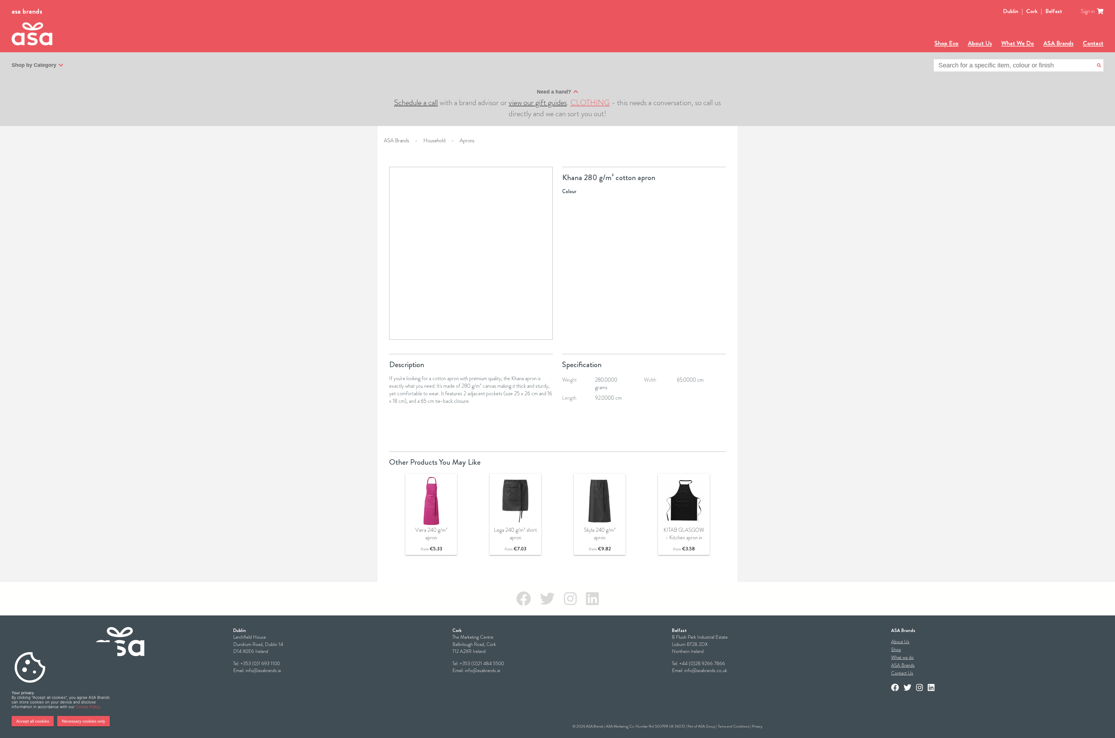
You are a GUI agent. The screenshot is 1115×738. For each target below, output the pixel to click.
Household (434, 140)
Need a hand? (554, 92)
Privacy (757, 726)
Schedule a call (416, 102)
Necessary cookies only (83, 721)
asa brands (27, 11)
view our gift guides (538, 102)
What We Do (1017, 43)
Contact (1093, 43)
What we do (902, 657)
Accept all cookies (32, 721)
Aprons (467, 140)
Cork (1031, 11)
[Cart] (1103, 11)
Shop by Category (34, 65)
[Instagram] (570, 598)
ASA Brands (1058, 43)
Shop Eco (946, 43)
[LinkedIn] (592, 598)
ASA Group (706, 726)
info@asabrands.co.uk (705, 670)
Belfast (1053, 11)
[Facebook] (523, 598)
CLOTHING (590, 102)
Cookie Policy (88, 706)
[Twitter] (547, 598)
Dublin (1010, 11)
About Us (980, 43)
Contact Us (902, 673)
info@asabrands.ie (263, 670)
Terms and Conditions (733, 726)
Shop (896, 649)
